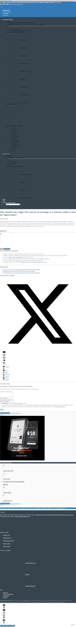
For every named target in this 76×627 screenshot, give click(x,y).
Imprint (5, 597)
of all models (7, 7)
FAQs (8, 508)
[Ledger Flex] (6, 247)
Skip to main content (6, 1)
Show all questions (15, 413)
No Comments (4, 218)
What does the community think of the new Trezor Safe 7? (19, 271)
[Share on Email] (4, 353)
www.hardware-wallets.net (22, 516)
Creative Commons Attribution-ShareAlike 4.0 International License (54, 515)
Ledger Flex (3, 231)
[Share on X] (39, 350)
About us (5, 593)
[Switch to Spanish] (6, 208)
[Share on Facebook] (4, 606)
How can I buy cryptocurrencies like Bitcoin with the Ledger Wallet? (21, 269)
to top (73, 625)
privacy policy (18, 403)
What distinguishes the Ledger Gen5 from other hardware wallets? (21, 273)
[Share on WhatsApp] (4, 358)
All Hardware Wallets (7, 626)
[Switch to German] (6, 206)
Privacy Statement (8, 594)
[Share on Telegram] (4, 361)
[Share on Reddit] (4, 355)
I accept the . (12, 403)
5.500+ (15, 257)
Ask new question (5, 413)
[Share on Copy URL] (4, 364)
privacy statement (60, 406)
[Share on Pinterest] (4, 618)
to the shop (7, 249)
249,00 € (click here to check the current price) (33, 262)
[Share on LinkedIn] (4, 620)
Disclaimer (6, 596)
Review (2, 249)
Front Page (3, 508)
